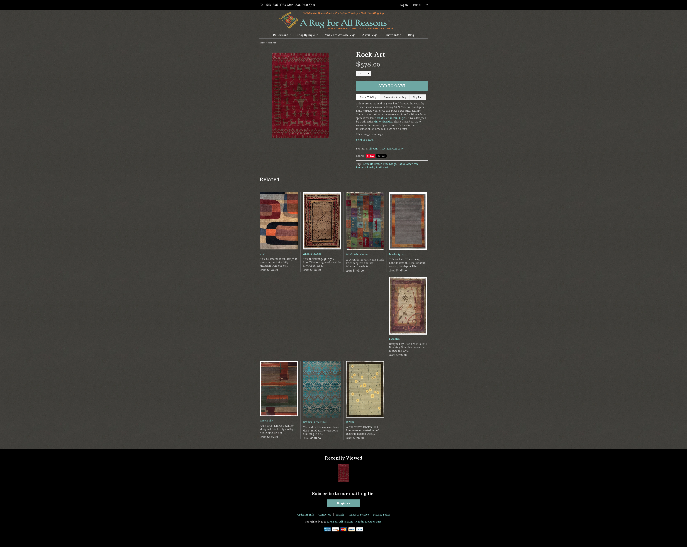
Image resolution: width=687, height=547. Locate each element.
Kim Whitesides (383, 121)
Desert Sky (266, 420)
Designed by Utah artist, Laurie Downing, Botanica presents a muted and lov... (408, 347)
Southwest (382, 167)
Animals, (368, 164)
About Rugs (369, 35)
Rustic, (371, 167)
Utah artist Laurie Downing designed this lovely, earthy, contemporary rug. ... (277, 429)
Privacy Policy (381, 514)
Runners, (361, 167)
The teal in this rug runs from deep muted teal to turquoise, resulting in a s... (321, 430)
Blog (411, 35)
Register (343, 503)
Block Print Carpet (357, 254)
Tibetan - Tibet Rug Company (386, 148)
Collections (280, 35)
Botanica (394, 338)
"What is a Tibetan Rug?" (390, 118)
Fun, (385, 164)
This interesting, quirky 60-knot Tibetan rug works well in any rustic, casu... (322, 262)
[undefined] (300, 96)
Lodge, (393, 164)
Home (262, 42)
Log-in (404, 5)
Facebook (388, 5)
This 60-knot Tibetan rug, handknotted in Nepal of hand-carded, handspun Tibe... (408, 263)
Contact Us (324, 514)
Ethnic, (378, 164)
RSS (382, 5)
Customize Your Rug (395, 97)
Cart (417, 5)
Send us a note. (365, 139)
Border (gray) (397, 254)
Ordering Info (305, 514)
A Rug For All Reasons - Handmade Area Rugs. (354, 521)
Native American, (408, 164)
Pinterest (394, 5)
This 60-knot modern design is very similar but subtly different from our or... (278, 262)
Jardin (350, 421)
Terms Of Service (358, 514)
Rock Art (271, 42)
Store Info (392, 35)
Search (427, 4)
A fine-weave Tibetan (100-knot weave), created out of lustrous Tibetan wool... (362, 430)
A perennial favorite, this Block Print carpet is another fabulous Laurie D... (365, 263)
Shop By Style (306, 35)
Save (372, 155)
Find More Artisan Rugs (339, 35)
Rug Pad (417, 97)
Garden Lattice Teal (315, 422)
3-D (262, 253)
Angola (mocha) (312, 253)
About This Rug (368, 97)
